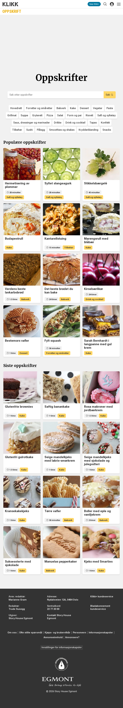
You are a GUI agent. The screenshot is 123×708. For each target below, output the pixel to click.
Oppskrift (11, 11)
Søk (108, 94)
